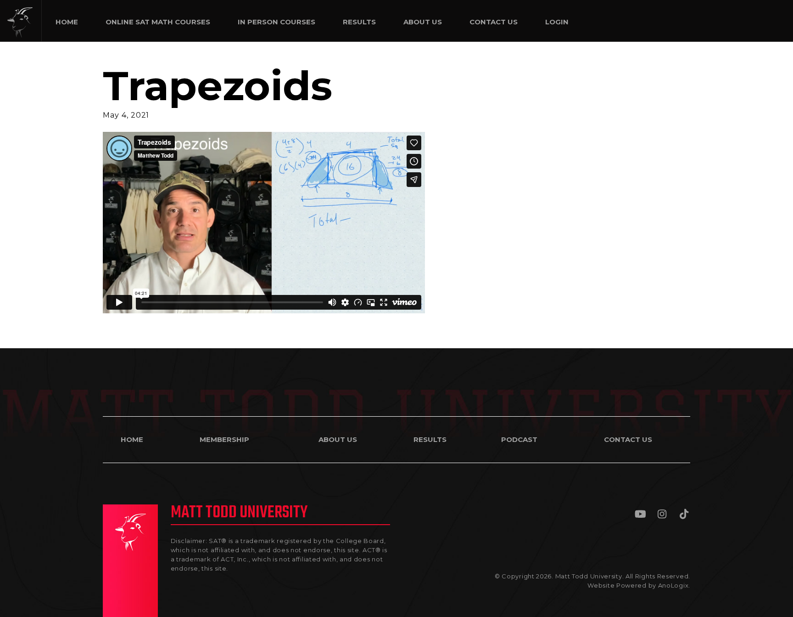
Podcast (519, 439)
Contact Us (628, 439)
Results (430, 439)
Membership (224, 439)
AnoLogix (673, 585)
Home (132, 439)
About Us (337, 439)
